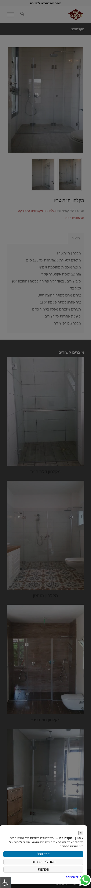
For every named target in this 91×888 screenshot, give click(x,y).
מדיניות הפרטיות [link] (74, 877)
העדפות (43, 869)
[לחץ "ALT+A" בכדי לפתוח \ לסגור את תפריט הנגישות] (5, 882)
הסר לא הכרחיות (43, 862)
